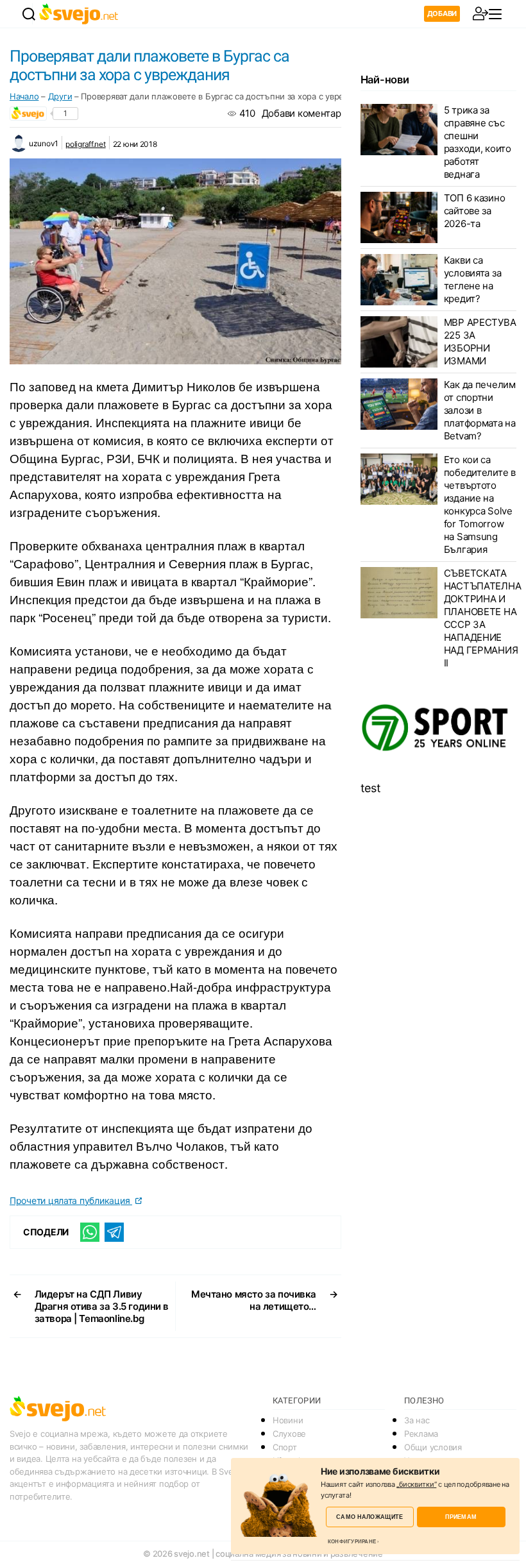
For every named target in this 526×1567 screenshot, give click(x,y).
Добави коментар (301, 113)
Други (60, 96)
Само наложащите (369, 1516)
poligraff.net (85, 144)
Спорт (285, 1447)
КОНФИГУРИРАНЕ (352, 1541)
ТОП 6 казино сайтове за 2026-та (474, 211)
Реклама (421, 1433)
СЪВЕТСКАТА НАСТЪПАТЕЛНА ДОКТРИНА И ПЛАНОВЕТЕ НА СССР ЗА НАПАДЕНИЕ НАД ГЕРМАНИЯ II (483, 618)
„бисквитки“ (416, 1484)
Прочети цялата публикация (71, 1200)
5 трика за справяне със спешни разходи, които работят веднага (477, 142)
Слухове (289, 1433)
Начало (24, 96)
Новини (288, 1420)
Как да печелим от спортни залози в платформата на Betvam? (480, 410)
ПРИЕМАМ (461, 1516)
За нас (416, 1420)
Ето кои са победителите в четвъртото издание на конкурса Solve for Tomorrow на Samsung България (480, 504)
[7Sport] (438, 728)
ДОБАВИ (442, 13)
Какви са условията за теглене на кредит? (473, 279)
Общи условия (433, 1447)
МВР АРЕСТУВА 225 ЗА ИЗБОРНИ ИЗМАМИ (480, 341)
